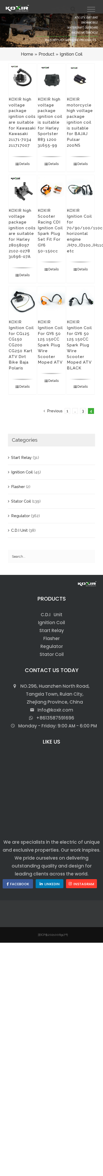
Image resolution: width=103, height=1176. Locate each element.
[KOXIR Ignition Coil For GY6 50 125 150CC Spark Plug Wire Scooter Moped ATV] (51, 300)
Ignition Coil (22, 472)
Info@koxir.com (51, 710)
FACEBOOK (19, 884)
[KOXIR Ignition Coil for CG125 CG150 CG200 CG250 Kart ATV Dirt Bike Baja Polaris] (22, 300)
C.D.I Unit (19, 530)
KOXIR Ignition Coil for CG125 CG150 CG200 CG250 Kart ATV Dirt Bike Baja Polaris (21, 345)
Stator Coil (21, 501)
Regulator (20, 515)
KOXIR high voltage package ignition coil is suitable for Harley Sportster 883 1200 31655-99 (50, 122)
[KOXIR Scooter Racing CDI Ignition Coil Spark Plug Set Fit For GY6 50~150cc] (51, 189)
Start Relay (21, 457)
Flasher (18, 486)
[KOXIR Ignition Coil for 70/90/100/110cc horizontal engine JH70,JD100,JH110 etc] (81, 189)
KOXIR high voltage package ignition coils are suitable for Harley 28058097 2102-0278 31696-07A (22, 233)
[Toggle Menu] (91, 9)
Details (24, 164)
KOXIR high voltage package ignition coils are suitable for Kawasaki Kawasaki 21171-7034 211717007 (22, 122)
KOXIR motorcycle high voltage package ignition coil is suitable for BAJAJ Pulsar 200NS (80, 122)
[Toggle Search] (73, 9)
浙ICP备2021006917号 (53, 935)
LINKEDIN (52, 884)
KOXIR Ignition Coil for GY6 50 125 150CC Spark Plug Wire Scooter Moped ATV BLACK (79, 345)
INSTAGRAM (83, 884)
